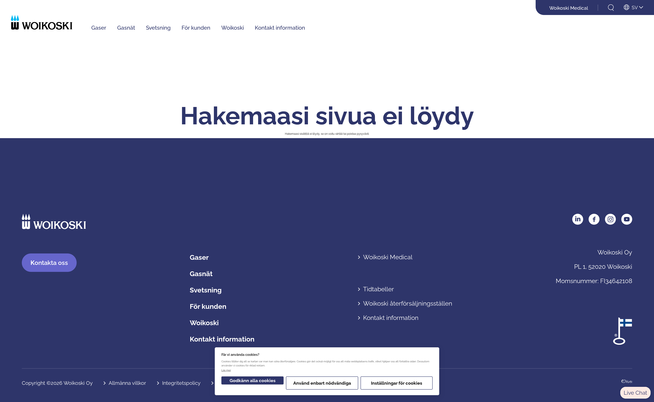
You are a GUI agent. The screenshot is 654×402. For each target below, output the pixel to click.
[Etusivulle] (41, 22)
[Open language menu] (633, 7)
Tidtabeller (378, 289)
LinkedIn (577, 219)
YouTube (626, 219)
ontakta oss (49, 262)
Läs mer (226, 370)
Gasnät (126, 28)
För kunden (196, 28)
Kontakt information (280, 28)
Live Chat (635, 393)
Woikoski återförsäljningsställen (407, 303)
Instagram (610, 219)
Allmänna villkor (127, 383)
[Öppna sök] (611, 7)
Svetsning (158, 28)
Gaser (98, 28)
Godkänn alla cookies (253, 380)
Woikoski (232, 28)
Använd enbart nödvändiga (322, 383)
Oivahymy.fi (626, 383)
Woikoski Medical (568, 8)
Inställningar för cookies (396, 383)
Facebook (594, 219)
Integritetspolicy (181, 383)
